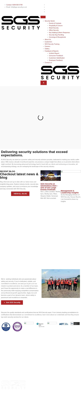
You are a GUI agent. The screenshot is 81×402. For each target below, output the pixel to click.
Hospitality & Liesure (56, 25)
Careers (47, 46)
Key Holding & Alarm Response (59, 32)
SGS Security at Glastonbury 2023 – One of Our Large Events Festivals (49, 187)
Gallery (47, 48)
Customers (48, 42)
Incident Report (54, 53)
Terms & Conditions (48, 399)
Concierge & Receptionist (57, 37)
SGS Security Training (52, 44)
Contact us (48, 62)
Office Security (54, 30)
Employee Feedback (56, 60)
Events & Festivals (55, 23)
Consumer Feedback (56, 55)
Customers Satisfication (57, 58)
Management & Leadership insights (70, 192)
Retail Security (54, 28)
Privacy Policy (42, 394)
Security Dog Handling (56, 35)
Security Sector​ (50, 21)
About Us (48, 39)
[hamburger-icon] (43, 17)
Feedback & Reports (51, 51)
